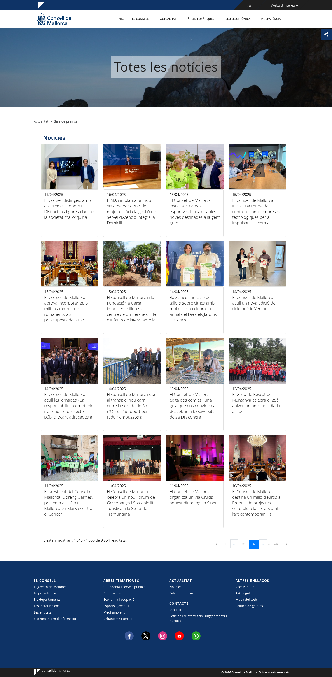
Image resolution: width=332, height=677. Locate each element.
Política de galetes (249, 606)
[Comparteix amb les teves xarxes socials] (326, 34)
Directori (175, 609)
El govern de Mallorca (50, 587)
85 (255, 543)
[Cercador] (289, 19)
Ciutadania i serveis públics (124, 587)
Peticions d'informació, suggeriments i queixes (198, 618)
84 (245, 543)
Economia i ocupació (118, 599)
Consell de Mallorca (47, 672)
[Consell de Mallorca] (54, 19)
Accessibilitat (245, 587)
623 (277, 543)
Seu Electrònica (238, 19)
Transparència (269, 19)
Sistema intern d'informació (55, 619)
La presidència (45, 593)
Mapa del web (246, 599)
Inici (121, 19)
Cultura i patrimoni (117, 593)
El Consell (140, 19)
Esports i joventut (116, 606)
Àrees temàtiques (201, 19)
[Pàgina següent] (286, 544)
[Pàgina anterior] (217, 544)
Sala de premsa (181, 593)
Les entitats (42, 612)
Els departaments (47, 599)
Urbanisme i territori (119, 619)
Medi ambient (114, 612)
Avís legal (243, 593)
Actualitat (168, 19)
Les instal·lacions (47, 606)
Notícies (175, 587)
